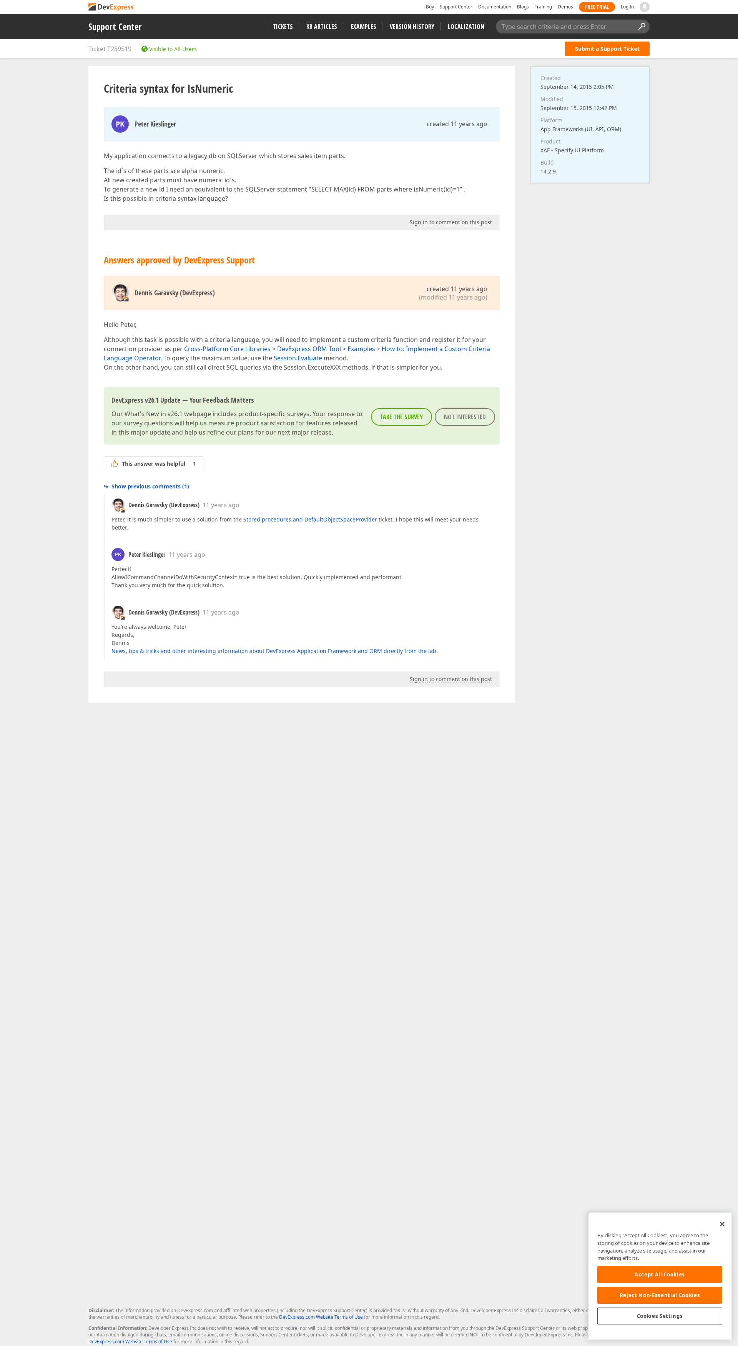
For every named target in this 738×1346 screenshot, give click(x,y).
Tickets (283, 26)
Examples (363, 26)
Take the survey (401, 417)
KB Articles (321, 26)
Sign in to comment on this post (451, 222)
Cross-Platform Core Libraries (227, 349)
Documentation (494, 6)
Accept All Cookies (660, 1274)
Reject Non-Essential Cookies (660, 1295)
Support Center (456, 6)
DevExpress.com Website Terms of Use (321, 1317)
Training (543, 6)
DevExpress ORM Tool (309, 349)
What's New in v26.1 (154, 414)
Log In (627, 6)
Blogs (523, 6)
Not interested (465, 417)
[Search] (641, 26)
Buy (430, 6)
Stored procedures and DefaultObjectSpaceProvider (310, 519)
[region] (660, 1276)
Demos (565, 6)
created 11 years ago (457, 124)
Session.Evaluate (298, 358)
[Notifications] (645, 7)
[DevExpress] (111, 7)
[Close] (722, 1224)
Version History (412, 26)
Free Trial (597, 6)
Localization (466, 26)
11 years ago (221, 505)
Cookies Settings (660, 1316)
